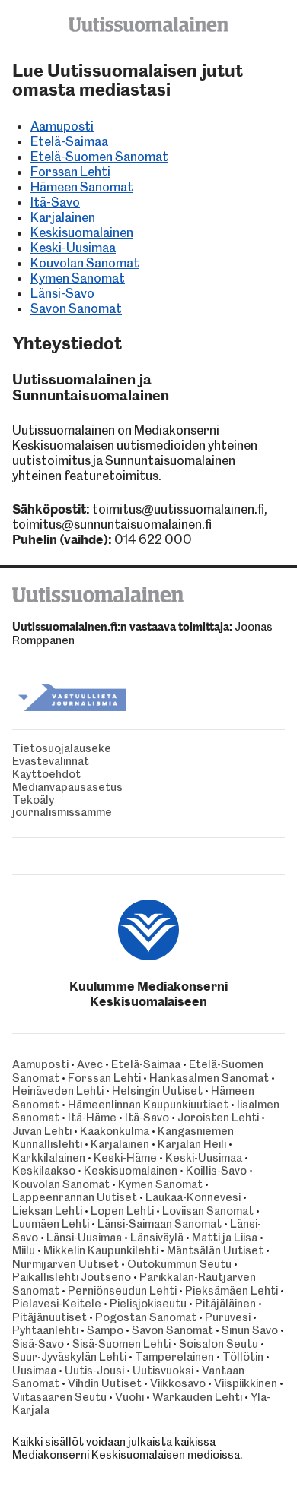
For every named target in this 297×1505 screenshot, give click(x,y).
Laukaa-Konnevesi (193, 1197)
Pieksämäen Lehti (231, 1291)
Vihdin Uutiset (105, 1383)
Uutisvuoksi (163, 1370)
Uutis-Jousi (94, 1370)
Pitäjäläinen (225, 1304)
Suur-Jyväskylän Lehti (69, 1357)
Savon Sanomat (76, 308)
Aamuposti (62, 126)
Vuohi (129, 1397)
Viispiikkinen (245, 1383)
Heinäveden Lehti (58, 1091)
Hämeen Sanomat (81, 186)
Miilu (23, 1250)
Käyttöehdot (46, 774)
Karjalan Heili (192, 1144)
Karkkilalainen (48, 1158)
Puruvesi (228, 1317)
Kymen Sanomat (77, 278)
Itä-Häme (92, 1117)
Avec (90, 1064)
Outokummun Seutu (179, 1264)
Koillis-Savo (216, 1171)
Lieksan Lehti (47, 1211)
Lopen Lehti (122, 1211)
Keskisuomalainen (81, 232)
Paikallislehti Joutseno (71, 1277)
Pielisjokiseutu (148, 1304)
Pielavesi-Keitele (56, 1304)
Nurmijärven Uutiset (65, 1264)
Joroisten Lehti (218, 1117)
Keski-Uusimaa (73, 247)
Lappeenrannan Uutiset (74, 1197)
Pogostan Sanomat (145, 1317)
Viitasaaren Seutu (59, 1397)
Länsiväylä (157, 1237)
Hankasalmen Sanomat (210, 1078)
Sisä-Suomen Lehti (121, 1344)
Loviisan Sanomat (208, 1211)
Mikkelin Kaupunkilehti (100, 1250)
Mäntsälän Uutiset (215, 1250)
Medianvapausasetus (67, 787)
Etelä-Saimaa (69, 141)
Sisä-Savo (38, 1344)
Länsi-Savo (62, 293)
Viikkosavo (178, 1383)
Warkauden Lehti (197, 1397)
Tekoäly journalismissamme (62, 807)
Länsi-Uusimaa (84, 1237)
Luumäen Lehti (50, 1224)
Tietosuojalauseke (61, 748)
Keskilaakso (43, 1171)
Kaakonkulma (114, 1131)
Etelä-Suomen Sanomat (99, 156)
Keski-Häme (125, 1158)
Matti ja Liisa (224, 1237)
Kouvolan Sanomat (84, 262)
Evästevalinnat (50, 761)
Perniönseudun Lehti (122, 1291)
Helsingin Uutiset (157, 1091)
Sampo (105, 1330)
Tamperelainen (174, 1357)
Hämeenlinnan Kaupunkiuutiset (148, 1104)
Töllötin (242, 1357)
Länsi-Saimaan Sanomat (159, 1224)
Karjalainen (62, 217)
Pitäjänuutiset (49, 1317)
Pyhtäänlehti (45, 1330)
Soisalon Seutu (218, 1344)
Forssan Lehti (70, 171)
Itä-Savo (55, 202)
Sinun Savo (250, 1330)
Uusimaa (34, 1370)
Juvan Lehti (42, 1131)
